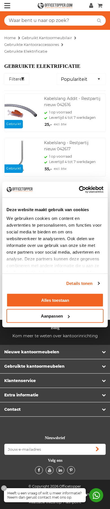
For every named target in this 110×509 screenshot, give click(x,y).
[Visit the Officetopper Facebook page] (39, 470)
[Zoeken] (99, 20)
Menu (7, 5)
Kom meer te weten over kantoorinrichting (55, 335)
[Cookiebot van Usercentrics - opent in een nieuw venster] (79, 189)
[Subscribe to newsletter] (97, 449)
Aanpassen (52, 316)
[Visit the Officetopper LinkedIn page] (60, 470)
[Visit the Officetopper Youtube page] (50, 470)
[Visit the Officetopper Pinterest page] (71, 470)
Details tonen (79, 283)
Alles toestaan (55, 300)
